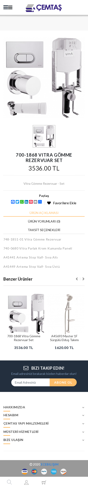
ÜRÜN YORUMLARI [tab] (44, 221)
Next (83, 279)
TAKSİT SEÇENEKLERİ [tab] (44, 230)
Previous (76, 279)
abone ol (63, 382)
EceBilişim (49, 464)
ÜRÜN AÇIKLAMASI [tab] (44, 213)
